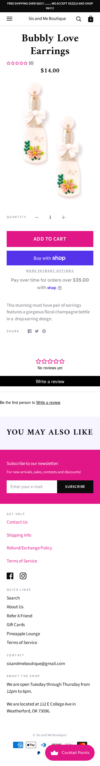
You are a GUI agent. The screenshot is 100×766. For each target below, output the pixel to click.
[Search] (78, 18)
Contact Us (17, 522)
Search (13, 598)
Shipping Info (19, 535)
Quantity (16, 217)
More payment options (50, 271)
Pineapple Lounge (23, 634)
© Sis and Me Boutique (49, 735)
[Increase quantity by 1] (63, 217)
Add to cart (50, 239)
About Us (15, 607)
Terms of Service (22, 561)
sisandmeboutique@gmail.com (36, 663)
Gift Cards (16, 625)
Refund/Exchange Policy (29, 548)
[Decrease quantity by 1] (36, 217)
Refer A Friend (19, 616)
